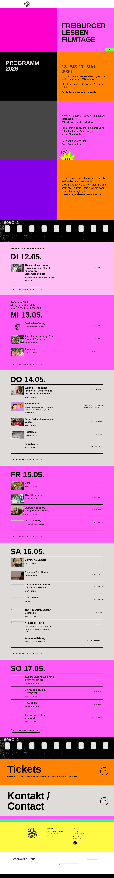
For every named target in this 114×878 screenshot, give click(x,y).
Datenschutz (77, 838)
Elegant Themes (30, 876)
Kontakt (90, 4)
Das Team (77, 4)
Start (48, 4)
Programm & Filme (57, 4)
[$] (104, 779)
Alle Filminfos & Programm (25, 289)
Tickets (84, 4)
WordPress (43, 876)
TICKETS (109, 49)
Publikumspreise (68, 4)
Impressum (76, 836)
